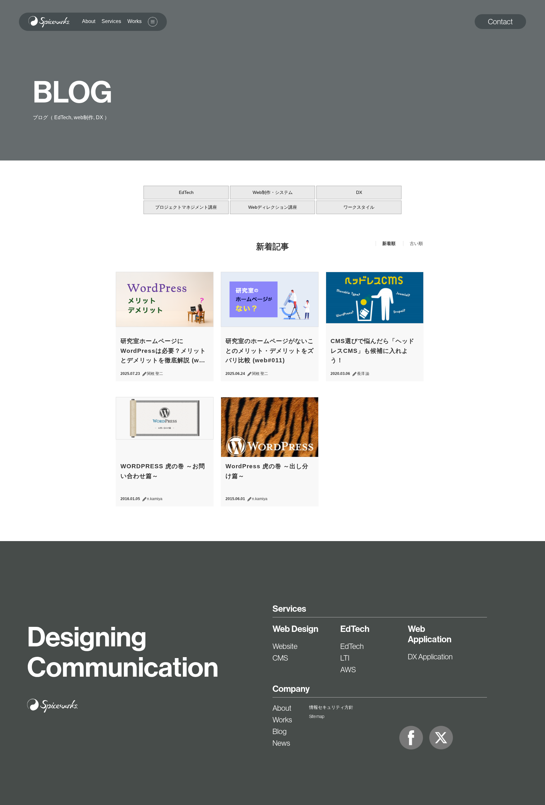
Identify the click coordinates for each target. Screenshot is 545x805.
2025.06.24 (235, 373)
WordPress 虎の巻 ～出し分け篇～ (267, 471)
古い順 (416, 243)
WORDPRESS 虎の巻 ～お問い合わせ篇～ (162, 471)
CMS (280, 658)
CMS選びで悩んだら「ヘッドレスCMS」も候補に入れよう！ (372, 351)
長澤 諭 (363, 373)
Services (289, 609)
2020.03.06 (340, 373)
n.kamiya (154, 499)
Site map (316, 716)
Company (291, 689)
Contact (500, 21)
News (281, 743)
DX (359, 192)
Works (282, 719)
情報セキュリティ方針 (331, 707)
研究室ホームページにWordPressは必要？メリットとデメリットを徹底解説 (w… (163, 351)
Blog (279, 731)
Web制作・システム (273, 192)
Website (284, 646)
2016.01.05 (130, 499)
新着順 (389, 243)
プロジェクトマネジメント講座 (186, 207)
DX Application (430, 656)
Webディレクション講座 (272, 207)
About (281, 708)
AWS (348, 669)
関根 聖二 (155, 373)
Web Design (295, 629)
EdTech (186, 192)
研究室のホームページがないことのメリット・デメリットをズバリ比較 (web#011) (270, 351)
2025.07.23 (130, 373)
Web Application (429, 634)
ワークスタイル (358, 207)
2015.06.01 (235, 499)
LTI (344, 658)
